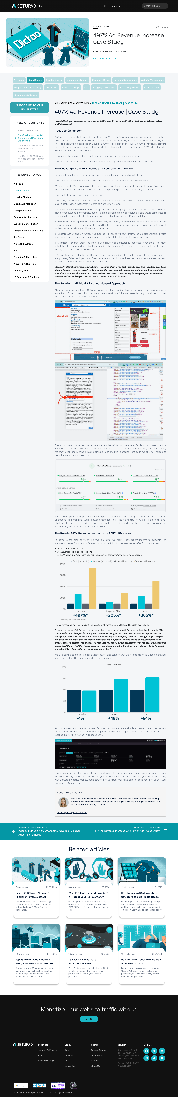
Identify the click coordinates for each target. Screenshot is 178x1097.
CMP (40, 1055)
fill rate (62, 195)
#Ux (114, 58)
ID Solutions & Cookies (26, 95)
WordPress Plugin (46, 1061)
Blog (67, 1050)
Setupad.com (34, 1092)
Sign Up (89, 1019)
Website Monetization (152, 80)
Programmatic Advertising (28, 87)
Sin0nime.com (62, 137)
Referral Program (99, 1050)
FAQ (66, 1061)
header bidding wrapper (129, 290)
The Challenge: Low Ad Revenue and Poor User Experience (30, 138)
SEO (86, 87)
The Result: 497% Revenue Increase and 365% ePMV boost (31, 159)
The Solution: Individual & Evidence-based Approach (30, 148)
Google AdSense (101, 80)
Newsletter (70, 1066)
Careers (94, 1061)
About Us (95, 1066)
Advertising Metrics (129, 87)
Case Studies (35, 80)
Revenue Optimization (125, 80)
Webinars (69, 1055)
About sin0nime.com (27, 130)
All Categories (63, 103)
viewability (128, 519)
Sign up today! (75, 783)
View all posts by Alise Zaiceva (72, 812)
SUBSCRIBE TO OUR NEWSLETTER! (29, 107)
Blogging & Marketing (104, 87)
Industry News (151, 87)
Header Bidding (54, 80)
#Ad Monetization (101, 58)
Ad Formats (52, 87)
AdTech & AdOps (71, 87)
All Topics (19, 80)
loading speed (77, 455)
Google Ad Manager (77, 80)
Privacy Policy (97, 1055)
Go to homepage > (114, 6)
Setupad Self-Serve (47, 1050)
